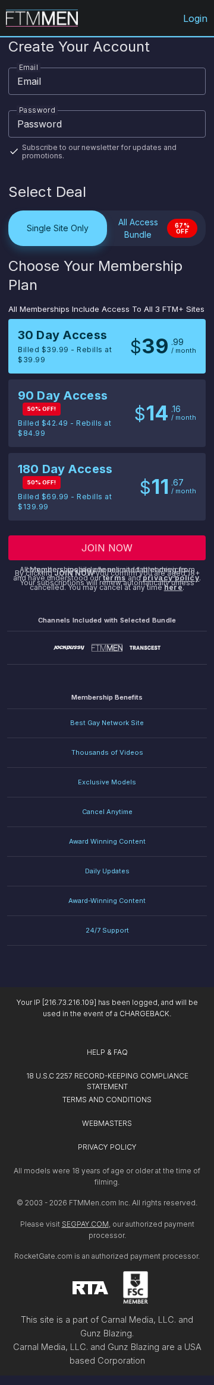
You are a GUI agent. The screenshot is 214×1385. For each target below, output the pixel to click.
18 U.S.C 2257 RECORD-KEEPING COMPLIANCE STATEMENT (108, 1081)
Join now (107, 548)
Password (37, 110)
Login (195, 18)
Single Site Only (58, 228)
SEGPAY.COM (85, 1224)
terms (114, 577)
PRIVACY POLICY (107, 1147)
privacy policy (171, 577)
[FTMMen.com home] (42, 18)
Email (28, 67)
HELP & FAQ (107, 1052)
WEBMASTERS (107, 1123)
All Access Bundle (154, 228)
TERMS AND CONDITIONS (107, 1099)
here (173, 587)
